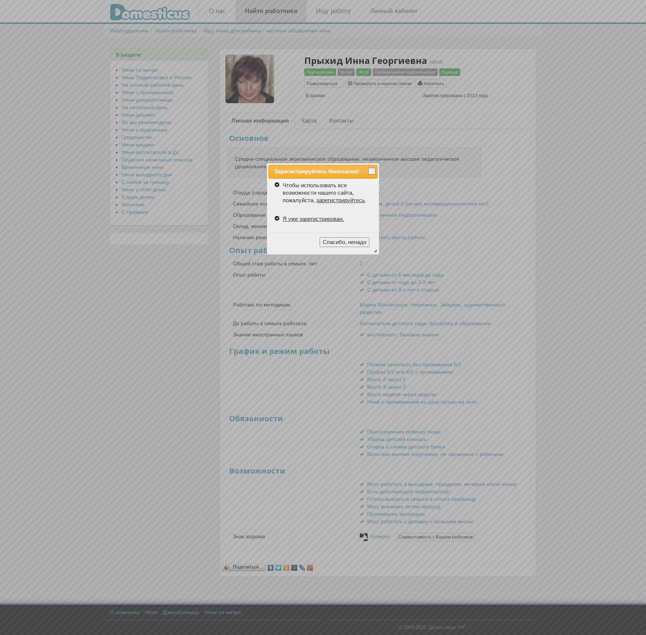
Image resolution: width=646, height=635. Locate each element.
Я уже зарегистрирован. (313, 219)
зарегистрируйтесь (340, 200)
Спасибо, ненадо (344, 242)
